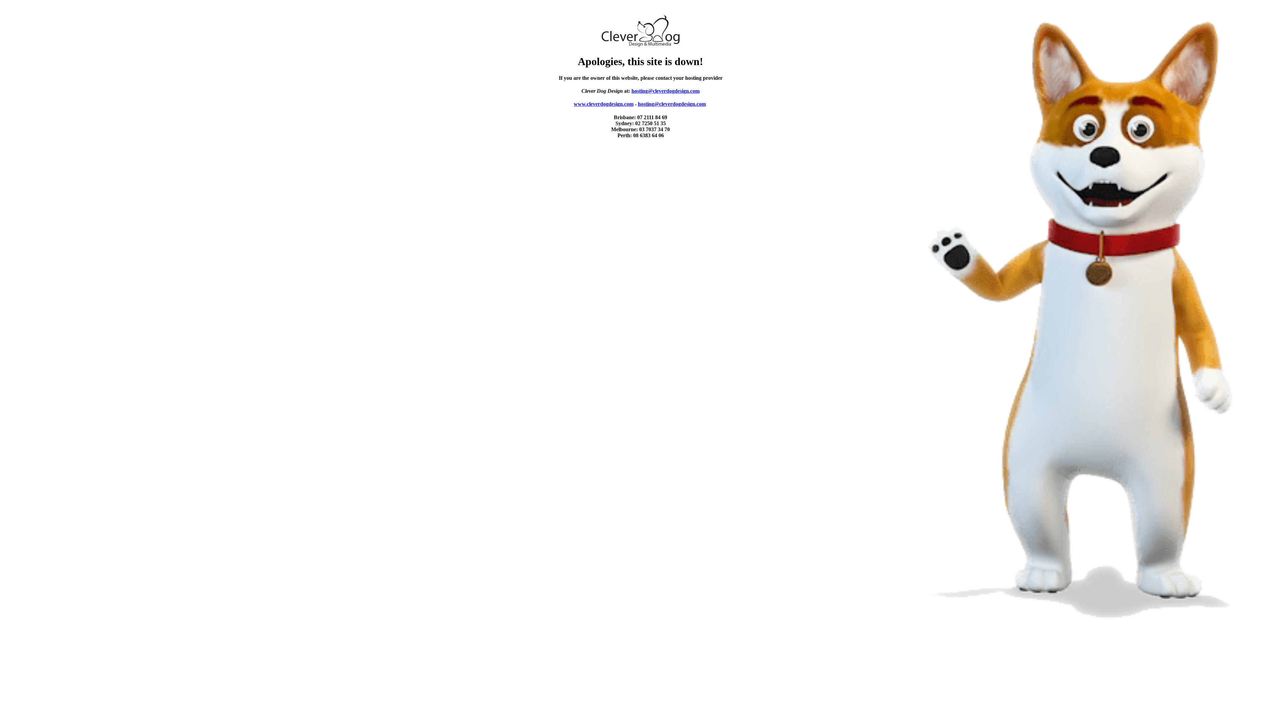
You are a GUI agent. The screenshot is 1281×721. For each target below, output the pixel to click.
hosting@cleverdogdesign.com (665, 91)
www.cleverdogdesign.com (603, 104)
